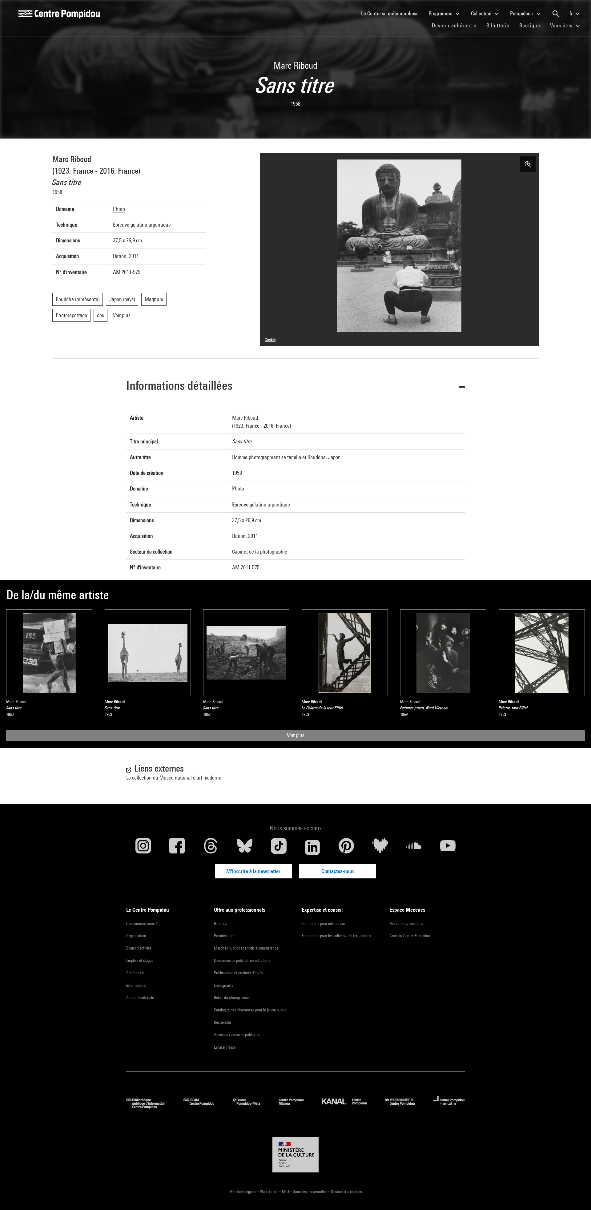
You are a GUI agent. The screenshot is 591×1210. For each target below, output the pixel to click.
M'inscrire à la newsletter (253, 871)
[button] (295, 386)
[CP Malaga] (296, 1106)
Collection (482, 13)
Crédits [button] (270, 339)
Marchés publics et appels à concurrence (246, 948)
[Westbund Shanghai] (404, 1106)
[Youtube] (448, 847)
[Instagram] (143, 847)
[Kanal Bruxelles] (349, 1106)
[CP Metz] (251, 1106)
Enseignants (223, 985)
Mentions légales (243, 1191)
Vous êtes (562, 25)
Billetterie (497, 25)
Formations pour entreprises (323, 923)
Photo (119, 209)
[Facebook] (177, 847)
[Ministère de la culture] (295, 1154)
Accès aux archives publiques (237, 1034)
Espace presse (224, 1047)
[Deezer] (380, 847)
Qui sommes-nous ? (141, 923)
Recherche (222, 1022)
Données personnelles (310, 1191)
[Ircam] (203, 1106)
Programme (441, 13)
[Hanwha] (449, 1106)
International (136, 985)
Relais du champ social (232, 997)
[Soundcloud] (414, 847)
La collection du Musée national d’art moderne (173, 777)
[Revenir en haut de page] (576, 1195)
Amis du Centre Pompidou (409, 935)
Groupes (220, 923)
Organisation (136, 935)
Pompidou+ (522, 13)
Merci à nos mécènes (406, 923)
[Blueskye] (245, 847)
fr (571, 13)
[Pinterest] (346, 847)
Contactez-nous (337, 871)
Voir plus (295, 735)
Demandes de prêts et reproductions (242, 960)
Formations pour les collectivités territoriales (336, 935)
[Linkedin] (312, 847)
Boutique (532, 25)
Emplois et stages (139, 960)
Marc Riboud (71, 159)
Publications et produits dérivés (238, 972)
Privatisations (224, 935)
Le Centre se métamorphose (392, 13)
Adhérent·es (135, 972)
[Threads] (211, 847)
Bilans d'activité (138, 948)
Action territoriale (140, 997)
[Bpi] (150, 1106)
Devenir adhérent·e (456, 25)
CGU (286, 1191)
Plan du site (269, 1191)
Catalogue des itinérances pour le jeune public (250, 1009)
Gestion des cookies (346, 1191)
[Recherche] (556, 14)
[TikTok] (279, 847)
